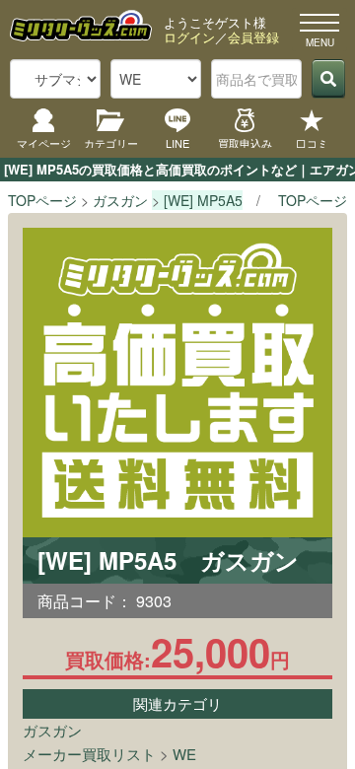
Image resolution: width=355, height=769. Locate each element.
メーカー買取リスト (89, 753)
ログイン (189, 37)
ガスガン (52, 730)
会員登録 (253, 37)
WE (184, 753)
